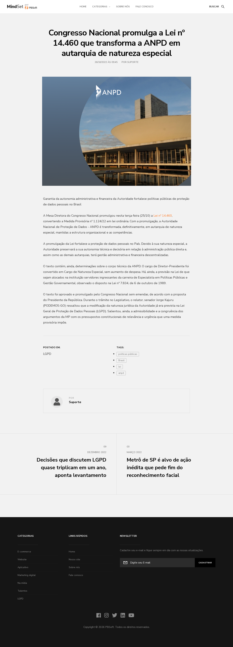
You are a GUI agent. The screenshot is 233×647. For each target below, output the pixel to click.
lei (119, 366)
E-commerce (24, 551)
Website (22, 559)
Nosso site (74, 559)
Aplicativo (23, 567)
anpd (121, 373)
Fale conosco (145, 6)
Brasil (121, 360)
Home (83, 6)
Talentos (22, 590)
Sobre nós (123, 6)
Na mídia (22, 583)
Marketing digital (27, 575)
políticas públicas (127, 354)
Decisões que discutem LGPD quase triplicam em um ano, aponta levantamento (71, 462)
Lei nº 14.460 (163, 216)
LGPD (20, 598)
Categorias (99, 6)
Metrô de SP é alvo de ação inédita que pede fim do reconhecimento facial (159, 462)
